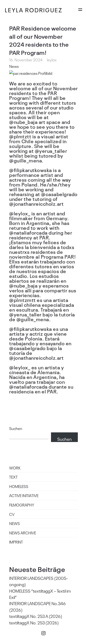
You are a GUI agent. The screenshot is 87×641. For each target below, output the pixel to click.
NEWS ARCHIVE (22, 533)
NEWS (14, 523)
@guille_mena (25, 160)
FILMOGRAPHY (21, 505)
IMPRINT (16, 542)
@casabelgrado (59, 194)
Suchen (15, 428)
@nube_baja (23, 122)
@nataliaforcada (28, 232)
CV (11, 514)
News (14, 66)
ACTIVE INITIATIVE (23, 495)
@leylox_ (19, 213)
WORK (15, 468)
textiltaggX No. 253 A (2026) (35, 616)
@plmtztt (20, 136)
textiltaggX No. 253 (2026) (34, 622)
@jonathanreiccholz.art (36, 203)
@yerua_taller (51, 150)
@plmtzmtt (22, 300)
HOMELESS (18, 486)
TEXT (13, 477)
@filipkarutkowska (30, 170)
